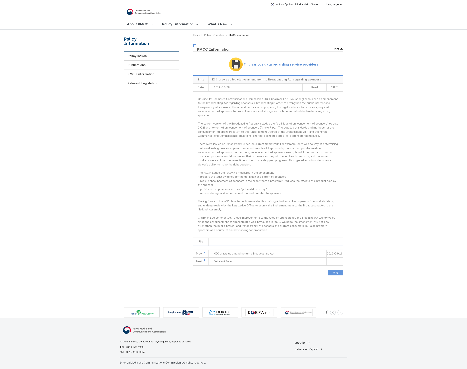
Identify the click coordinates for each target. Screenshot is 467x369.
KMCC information (141, 74)
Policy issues (137, 56)
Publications (137, 65)
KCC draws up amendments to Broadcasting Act (244, 253)
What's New (217, 24)
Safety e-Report (306, 349)
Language (333, 4)
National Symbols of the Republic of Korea (297, 4)
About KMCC (137, 24)
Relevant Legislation (142, 83)
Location (300, 342)
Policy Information (178, 24)
